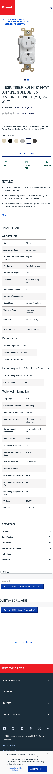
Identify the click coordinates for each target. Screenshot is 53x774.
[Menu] (50, 3)
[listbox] (26, 54)
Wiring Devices (17, 19)
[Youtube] (48, 729)
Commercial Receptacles (17, 24)
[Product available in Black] (10, 141)
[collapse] (48, 680)
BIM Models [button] (7, 543)
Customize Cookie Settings (15, 769)
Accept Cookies (37, 769)
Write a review (27, 113)
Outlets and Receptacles (17, 21)
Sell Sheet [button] (6, 554)
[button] (50, 29)
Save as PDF (26, 166)
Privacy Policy (9, 745)
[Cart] (50, 8)
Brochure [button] (6, 531)
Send (6, 165)
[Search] (50, 12)
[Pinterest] (30, 729)
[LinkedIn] (21, 729)
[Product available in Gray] (22, 141)
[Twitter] (39, 729)
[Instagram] (13, 729)
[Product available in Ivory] (4, 141)
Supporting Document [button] (12, 548)
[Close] (47, 753)
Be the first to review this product (23, 587)
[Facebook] (4, 729)
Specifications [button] (8, 537)
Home (4, 19)
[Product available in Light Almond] (16, 141)
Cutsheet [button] (6, 560)
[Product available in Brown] (35, 141)
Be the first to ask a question (19, 609)
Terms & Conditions (11, 750)
